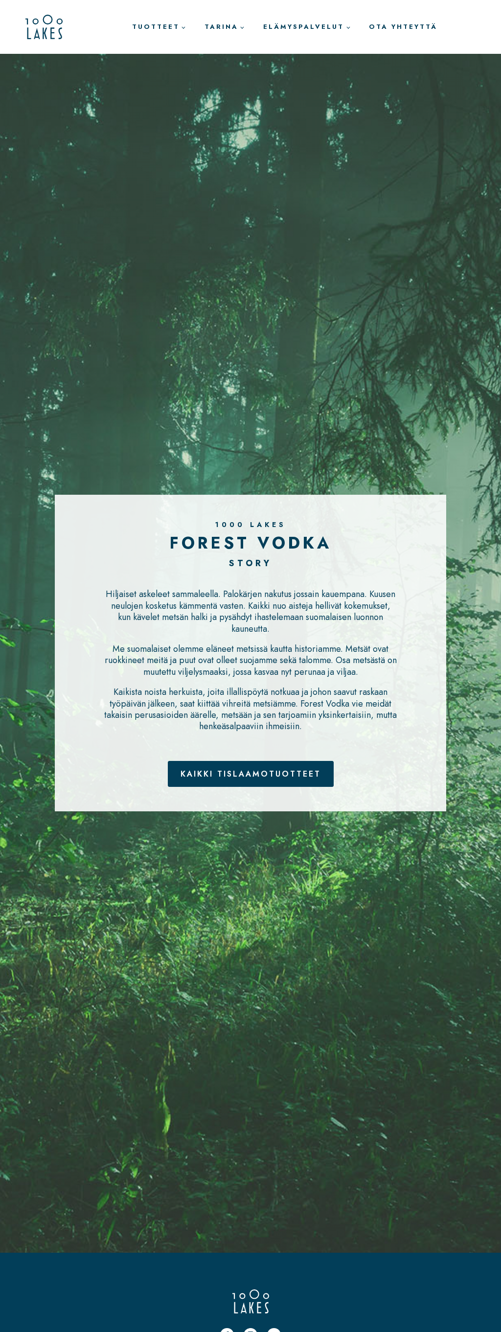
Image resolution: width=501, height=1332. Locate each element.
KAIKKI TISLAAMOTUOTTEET (251, 774)
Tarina (221, 26)
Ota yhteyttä (403, 26)
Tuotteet (156, 26)
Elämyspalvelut (303, 26)
